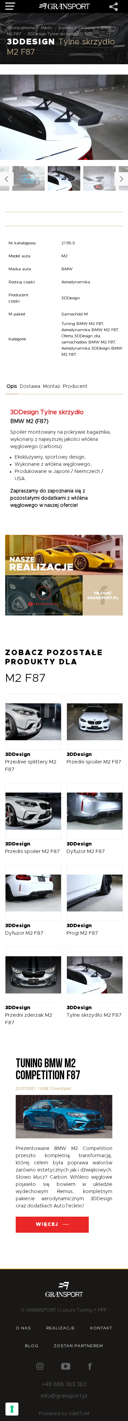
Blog (32, 1346)
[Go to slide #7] (28, 178)
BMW (106, 28)
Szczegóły (28, 721)
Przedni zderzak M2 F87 (28, 1015)
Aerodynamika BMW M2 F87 (89, 329)
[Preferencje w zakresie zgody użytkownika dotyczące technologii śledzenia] (11, 1409)
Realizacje (60, 1328)
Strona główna (21, 28)
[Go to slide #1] (64, 178)
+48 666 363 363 (64, 1384)
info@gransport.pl (64, 1396)
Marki (46, 28)
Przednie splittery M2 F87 (30, 762)
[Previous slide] (10, 119)
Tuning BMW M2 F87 (82, 323)
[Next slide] (117, 119)
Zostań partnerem (78, 1346)
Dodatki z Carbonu (76, 28)
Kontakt (101, 1328)
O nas (23, 1328)
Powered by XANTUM (64, 1413)
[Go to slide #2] (99, 178)
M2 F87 (14, 34)
